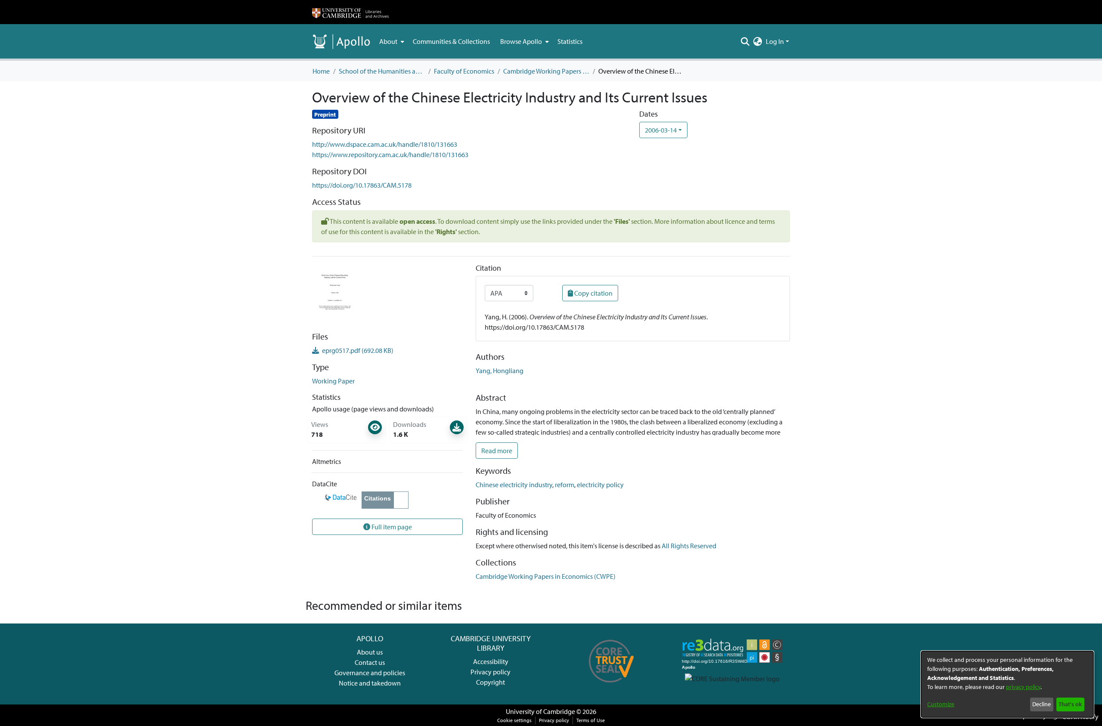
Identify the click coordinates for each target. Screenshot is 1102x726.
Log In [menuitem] (775, 41)
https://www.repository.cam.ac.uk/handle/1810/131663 (390, 154)
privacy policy (1023, 687)
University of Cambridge (540, 711)
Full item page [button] (391, 526)
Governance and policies (369, 672)
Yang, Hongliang (499, 370)
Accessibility (490, 661)
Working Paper (333, 381)
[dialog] (1007, 684)
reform (564, 484)
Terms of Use (590, 720)
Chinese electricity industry (514, 484)
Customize (940, 704)
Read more (496, 450)
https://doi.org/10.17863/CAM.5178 (362, 185)
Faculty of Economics (464, 71)
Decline (1041, 704)
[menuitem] (391, 41)
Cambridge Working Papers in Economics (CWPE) (546, 71)
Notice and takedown (370, 683)
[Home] (350, 12)
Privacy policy (491, 671)
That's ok (1070, 704)
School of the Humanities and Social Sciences (382, 71)
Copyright (490, 682)
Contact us (370, 662)
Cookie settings (514, 720)
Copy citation (593, 293)
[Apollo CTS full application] (611, 685)
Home (321, 71)
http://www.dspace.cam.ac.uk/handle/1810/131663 (384, 144)
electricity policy (600, 484)
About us (370, 652)
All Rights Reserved (689, 545)
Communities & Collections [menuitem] (451, 41)
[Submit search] (745, 41)
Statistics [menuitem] (569, 41)
